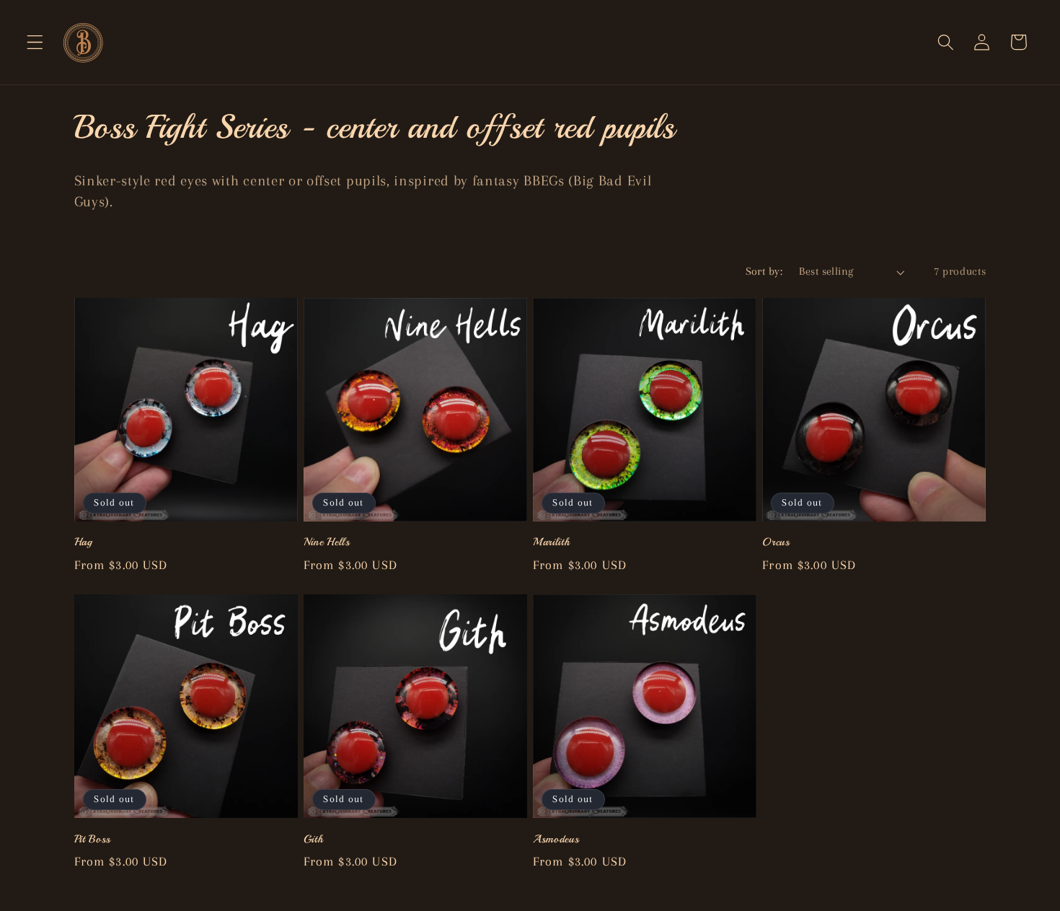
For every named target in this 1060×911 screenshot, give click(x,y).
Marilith (551, 541)
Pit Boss (93, 838)
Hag (83, 541)
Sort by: (764, 271)
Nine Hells (327, 541)
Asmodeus (556, 838)
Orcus (776, 541)
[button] (35, 42)
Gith (314, 838)
